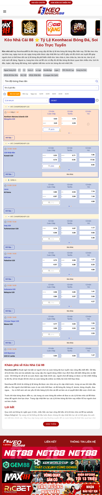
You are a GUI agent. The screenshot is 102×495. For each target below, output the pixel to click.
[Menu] (4, 10)
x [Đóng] (7, 445)
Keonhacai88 (10, 370)
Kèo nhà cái (7, 51)
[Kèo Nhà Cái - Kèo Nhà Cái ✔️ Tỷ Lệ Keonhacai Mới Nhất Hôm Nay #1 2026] (51, 11)
